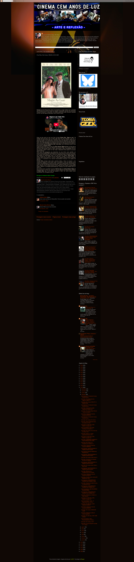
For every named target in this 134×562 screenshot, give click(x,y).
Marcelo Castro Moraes (48, 33)
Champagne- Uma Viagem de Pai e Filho (90, 348)
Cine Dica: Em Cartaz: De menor (88, 419)
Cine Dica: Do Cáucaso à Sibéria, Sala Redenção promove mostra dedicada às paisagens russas (90, 248)
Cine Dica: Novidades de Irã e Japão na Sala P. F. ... (87, 400)
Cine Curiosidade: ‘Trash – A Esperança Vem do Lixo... (87, 501)
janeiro (83, 539)
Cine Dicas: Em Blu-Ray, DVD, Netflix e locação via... (88, 425)
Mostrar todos (95, 359)
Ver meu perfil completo (40, 43)
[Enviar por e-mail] (64, 177)
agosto (83, 527)
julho (83, 528)
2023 (81, 370)
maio (83, 532)
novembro (84, 390)
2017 (81, 381)
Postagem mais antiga (69, 217)
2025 (81, 367)
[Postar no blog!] (66, 177)
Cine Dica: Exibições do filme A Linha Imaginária (88, 513)
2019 (81, 378)
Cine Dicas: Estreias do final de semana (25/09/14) (88, 414)
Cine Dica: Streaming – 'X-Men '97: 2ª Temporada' (90, 217)
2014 (81, 387)
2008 (81, 551)
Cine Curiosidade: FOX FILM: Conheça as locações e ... (87, 428)
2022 (81, 372)
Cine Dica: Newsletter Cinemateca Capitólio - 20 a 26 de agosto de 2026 (91, 271)
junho (83, 530)
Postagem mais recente (44, 217)
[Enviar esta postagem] (62, 177)
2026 (81, 365)
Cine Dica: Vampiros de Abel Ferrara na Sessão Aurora (89, 484)
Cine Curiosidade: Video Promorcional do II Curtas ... (88, 519)
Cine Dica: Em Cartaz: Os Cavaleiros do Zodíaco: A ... (87, 443)
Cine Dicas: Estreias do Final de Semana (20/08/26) (91, 282)
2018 (81, 380)
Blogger (82, 559)
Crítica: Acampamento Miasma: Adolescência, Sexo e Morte (86, 336)
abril (83, 534)
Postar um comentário (43, 211)
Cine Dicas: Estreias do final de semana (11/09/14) (88, 475)
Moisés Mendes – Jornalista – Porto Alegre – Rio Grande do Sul (88, 296)
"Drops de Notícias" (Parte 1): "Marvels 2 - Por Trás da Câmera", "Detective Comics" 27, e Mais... (91, 322)
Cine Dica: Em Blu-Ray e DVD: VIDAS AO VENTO (88, 504)
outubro (83, 392)
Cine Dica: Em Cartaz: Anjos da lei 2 (89, 457)
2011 (81, 545)
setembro (84, 394)
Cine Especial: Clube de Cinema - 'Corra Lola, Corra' (91, 188)
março (83, 536)
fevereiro (84, 538)
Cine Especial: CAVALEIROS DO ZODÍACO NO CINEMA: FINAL (88, 481)
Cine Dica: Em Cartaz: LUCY (87, 521)
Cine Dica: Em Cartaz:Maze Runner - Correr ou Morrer (89, 411)
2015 (81, 385)
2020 (81, 376)
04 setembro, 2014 (44, 200)
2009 (81, 549)
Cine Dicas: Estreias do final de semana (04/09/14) (88, 507)
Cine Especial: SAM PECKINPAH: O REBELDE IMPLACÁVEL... (89, 449)
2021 (81, 374)
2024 (81, 369)
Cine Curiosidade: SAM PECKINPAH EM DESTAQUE (89, 490)
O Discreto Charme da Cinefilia (87, 346)
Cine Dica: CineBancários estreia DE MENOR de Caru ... (89, 478)
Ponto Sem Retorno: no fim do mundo (90, 308)
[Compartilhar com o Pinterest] (69, 177)
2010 (81, 547)
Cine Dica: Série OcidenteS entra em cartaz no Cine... (88, 422)
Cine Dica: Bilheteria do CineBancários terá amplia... (88, 472)
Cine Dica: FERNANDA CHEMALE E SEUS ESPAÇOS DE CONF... (89, 440)
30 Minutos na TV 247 (85, 298)
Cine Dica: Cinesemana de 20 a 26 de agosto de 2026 (91, 207)
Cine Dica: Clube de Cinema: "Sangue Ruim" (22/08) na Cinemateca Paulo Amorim (90, 260)
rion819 (72, 559)
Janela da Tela (83, 306)
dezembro (84, 389)
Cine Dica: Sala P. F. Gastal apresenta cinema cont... (87, 434)
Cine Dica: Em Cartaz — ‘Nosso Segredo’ (90, 198)
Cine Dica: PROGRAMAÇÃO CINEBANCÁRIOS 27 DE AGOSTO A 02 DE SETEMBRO (91, 238)
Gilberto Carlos (43, 197)
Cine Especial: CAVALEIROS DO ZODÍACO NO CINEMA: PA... (88, 487)
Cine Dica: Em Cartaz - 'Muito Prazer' (90, 227)
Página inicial (57, 217)
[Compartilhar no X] (67, 177)
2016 (81, 383)
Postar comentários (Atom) (46, 219)
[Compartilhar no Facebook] (68, 177)
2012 (81, 544)
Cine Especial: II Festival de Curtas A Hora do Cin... (89, 397)
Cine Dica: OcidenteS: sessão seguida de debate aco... (87, 409)
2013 (81, 542)
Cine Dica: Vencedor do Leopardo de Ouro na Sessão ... (88, 460)
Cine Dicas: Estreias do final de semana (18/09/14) (88, 446)
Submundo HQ (83, 318)
